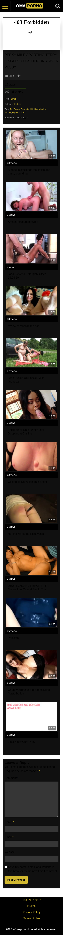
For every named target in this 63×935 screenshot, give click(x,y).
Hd (31, 109)
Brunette (25, 109)
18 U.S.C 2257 (31, 900)
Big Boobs (15, 109)
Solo (23, 112)
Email (9, 837)
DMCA (31, 906)
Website (10, 852)
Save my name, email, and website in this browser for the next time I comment (32, 869)
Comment (11, 778)
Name (9, 822)
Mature (17, 104)
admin (13, 99)
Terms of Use (31, 918)
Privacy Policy (31, 912)
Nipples (16, 112)
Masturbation (40, 109)
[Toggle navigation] (5, 6)
